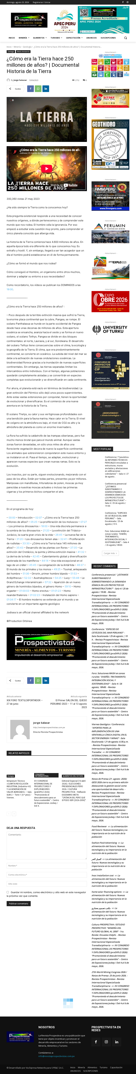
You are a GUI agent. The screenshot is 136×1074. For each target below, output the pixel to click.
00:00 (12, 517)
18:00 (10, 289)
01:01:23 (56, 590)
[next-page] (14, 814)
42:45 (36, 556)
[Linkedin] (45, 88)
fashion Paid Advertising (104, 842)
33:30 (26, 543)
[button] (125, 38)
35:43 (19, 547)
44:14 (45, 560)
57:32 (48, 582)
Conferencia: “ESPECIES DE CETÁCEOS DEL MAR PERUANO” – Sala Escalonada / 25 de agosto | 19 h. (116, 518)
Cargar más (109, 553)
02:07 (38, 517)
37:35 (73, 547)
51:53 (73, 573)
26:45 (58, 534)
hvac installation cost (102, 875)
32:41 (63, 539)
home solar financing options (106, 891)
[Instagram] (127, 2)
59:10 (68, 586)
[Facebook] (123, 2)
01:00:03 (24, 590)
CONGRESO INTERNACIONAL (42, 775)
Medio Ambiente (23, 51)
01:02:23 (35, 595)
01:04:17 (11, 599)
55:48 (75, 577)
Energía (11, 776)
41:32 (81, 552)
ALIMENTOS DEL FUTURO (73, 776)
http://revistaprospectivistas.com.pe (49, 727)
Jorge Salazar (20, 80)
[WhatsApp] (38, 88)
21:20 (46, 530)
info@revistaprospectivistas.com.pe (56, 1056)
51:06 (26, 573)
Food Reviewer (99, 826)
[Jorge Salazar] (9, 80)
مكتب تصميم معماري (101, 908)
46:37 (80, 565)
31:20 (19, 539)
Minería (17, 46)
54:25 (58, 577)
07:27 (83, 521)
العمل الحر (96, 859)
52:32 (27, 577)
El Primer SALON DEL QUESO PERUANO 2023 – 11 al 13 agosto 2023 (68, 704)
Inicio (9, 46)
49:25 (57, 569)
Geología (27, 46)
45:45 (32, 565)
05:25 (34, 521)
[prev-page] (9, 814)
